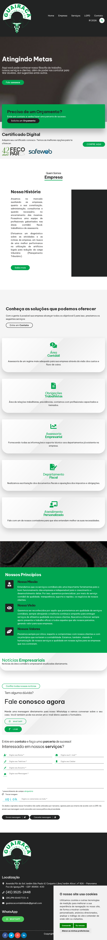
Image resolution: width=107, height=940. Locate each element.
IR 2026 (93, 20)
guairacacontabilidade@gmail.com (24, 903)
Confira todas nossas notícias (21, 686)
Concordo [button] (66, 925)
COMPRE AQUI (94, 144)
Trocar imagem (11, 794)
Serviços (75, 15)
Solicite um (23, 120)
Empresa (62, 15)
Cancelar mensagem (42, 817)
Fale (13, 82)
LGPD (87, 15)
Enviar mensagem (13, 817)
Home (51, 15)
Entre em (19, 325)
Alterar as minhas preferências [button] (75, 931)
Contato (98, 15)
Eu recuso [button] (80, 925)
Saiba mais (20, 267)
